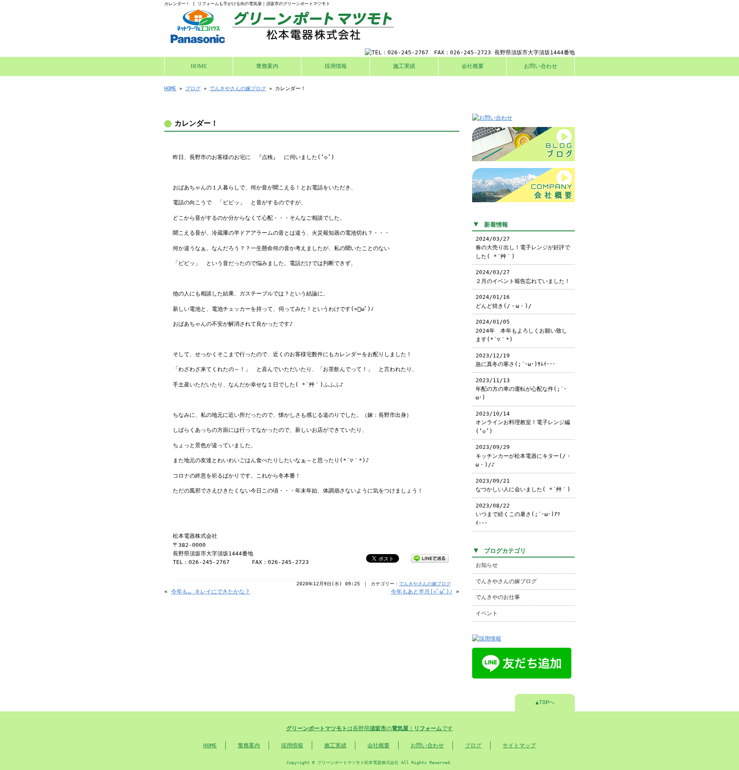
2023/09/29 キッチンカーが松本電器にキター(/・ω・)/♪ (523, 456)
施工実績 (404, 66)
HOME (199, 66)
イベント (487, 613)
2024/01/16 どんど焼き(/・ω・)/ (504, 301)
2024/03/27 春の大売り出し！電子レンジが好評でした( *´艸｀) (523, 248)
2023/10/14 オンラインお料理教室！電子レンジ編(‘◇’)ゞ (523, 422)
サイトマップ (519, 745)
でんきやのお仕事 (498, 597)
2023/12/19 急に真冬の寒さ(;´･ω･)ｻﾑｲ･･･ (516, 359)
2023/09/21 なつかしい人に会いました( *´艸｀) (523, 485)
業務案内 (267, 66)
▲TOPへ (545, 702)
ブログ (193, 88)
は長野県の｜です (369, 728)
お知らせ (487, 565)
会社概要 (472, 66)
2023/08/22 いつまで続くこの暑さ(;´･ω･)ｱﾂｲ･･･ (518, 514)
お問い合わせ (540, 66)
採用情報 (336, 66)
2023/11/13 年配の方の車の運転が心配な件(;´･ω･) (521, 389)
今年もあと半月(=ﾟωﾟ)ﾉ (421, 591)
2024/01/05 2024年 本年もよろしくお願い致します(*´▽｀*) (521, 330)
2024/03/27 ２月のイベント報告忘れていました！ (523, 276)
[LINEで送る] (430, 558)
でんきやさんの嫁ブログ (238, 88)
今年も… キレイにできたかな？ (210, 591)
